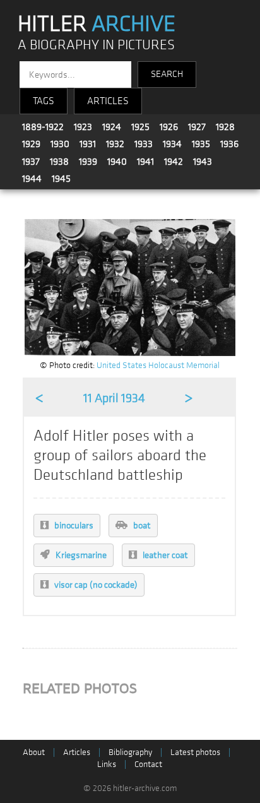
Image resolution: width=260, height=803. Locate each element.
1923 (83, 127)
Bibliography (130, 752)
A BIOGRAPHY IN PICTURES (96, 45)
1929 (31, 144)
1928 (225, 127)
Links (106, 764)
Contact (148, 764)
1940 (117, 161)
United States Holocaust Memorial (158, 365)
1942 (173, 161)
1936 (229, 144)
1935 (201, 144)
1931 (88, 144)
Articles (76, 752)
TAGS (43, 101)
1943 (202, 161)
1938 (59, 161)
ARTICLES (108, 101)
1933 (143, 144)
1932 (115, 144)
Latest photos (195, 752)
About (34, 752)
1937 (31, 161)
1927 (197, 127)
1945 (61, 178)
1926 (169, 127)
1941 (145, 161)
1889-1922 (43, 127)
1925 (140, 127)
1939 (88, 161)
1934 (172, 144)
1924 (111, 127)
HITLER (96, 24)
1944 (32, 178)
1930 (59, 144)
